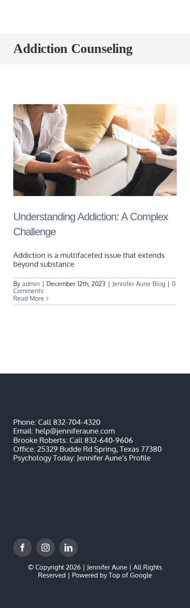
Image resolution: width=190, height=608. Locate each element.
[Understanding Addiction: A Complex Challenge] (95, 150)
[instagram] (45, 547)
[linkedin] (68, 547)
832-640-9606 (108, 440)
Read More (28, 298)
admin (31, 283)
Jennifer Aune (107, 567)
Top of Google (130, 575)
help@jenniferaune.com (75, 430)
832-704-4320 (76, 422)
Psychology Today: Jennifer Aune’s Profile (82, 457)
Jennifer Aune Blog (138, 283)
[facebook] (22, 547)
